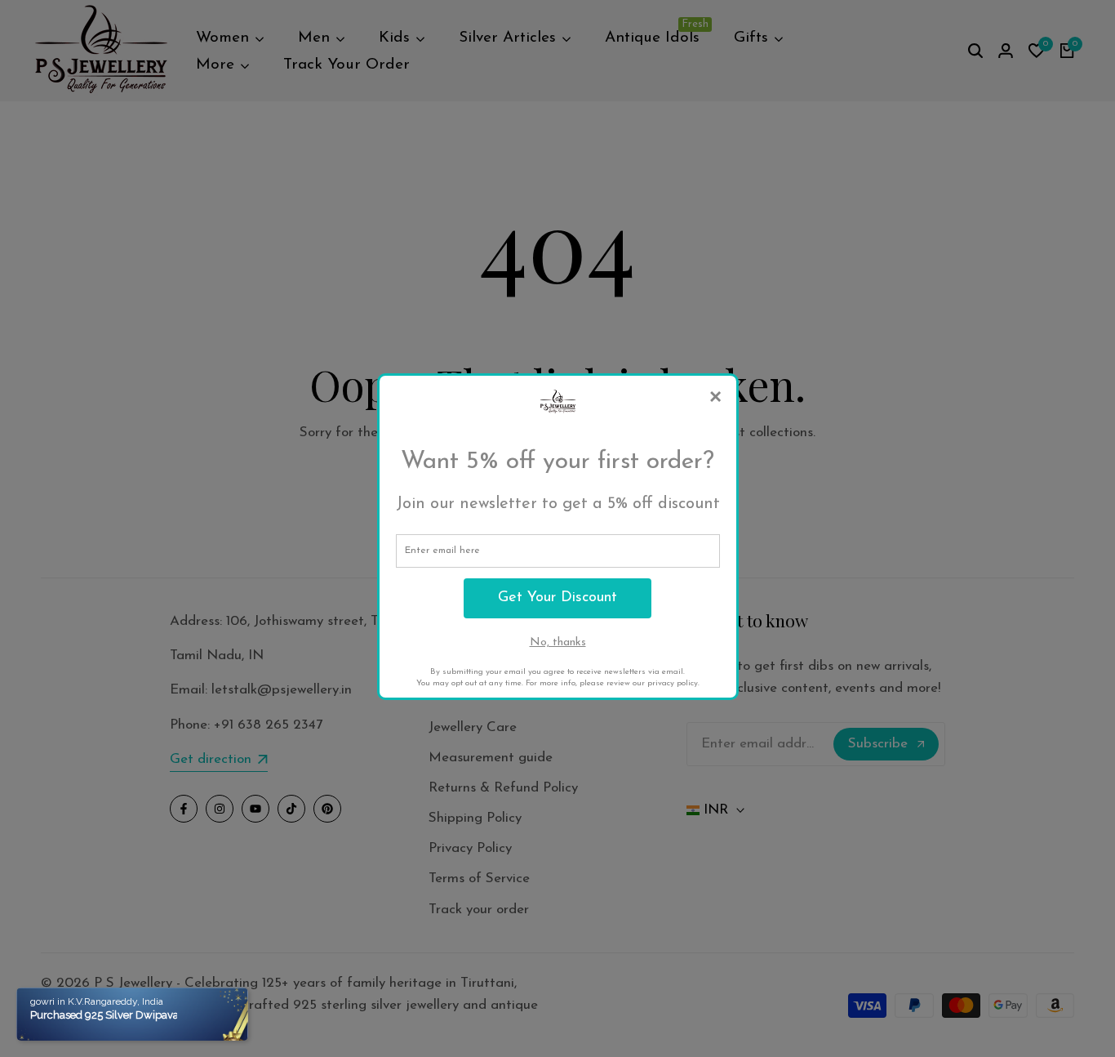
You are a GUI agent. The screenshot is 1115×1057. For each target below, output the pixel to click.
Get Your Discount (557, 598)
